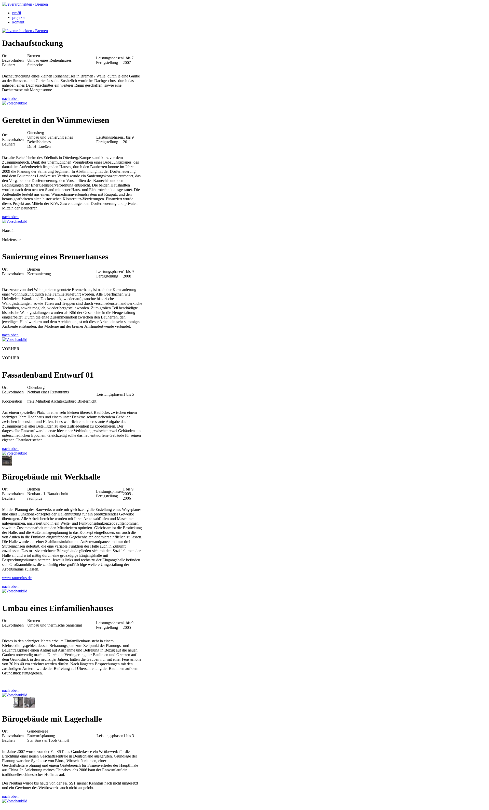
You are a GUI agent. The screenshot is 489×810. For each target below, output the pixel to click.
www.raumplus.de (17, 578)
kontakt (18, 22)
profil (16, 13)
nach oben (10, 98)
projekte (18, 17)
